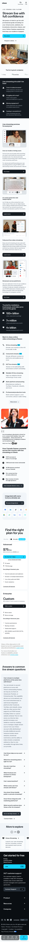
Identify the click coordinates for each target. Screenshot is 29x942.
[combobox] (24, 920)
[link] (10, 41)
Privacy (8, 927)
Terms (3, 927)
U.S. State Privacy (17, 927)
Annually (15, 539)
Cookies (11, 929)
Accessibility (18, 929)
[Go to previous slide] (11, 832)
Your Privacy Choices (7, 932)
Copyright (4, 929)
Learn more (20, 648)
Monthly (6, 539)
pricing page (14, 655)
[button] (20, 3)
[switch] (10, 539)
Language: (16, 920)
